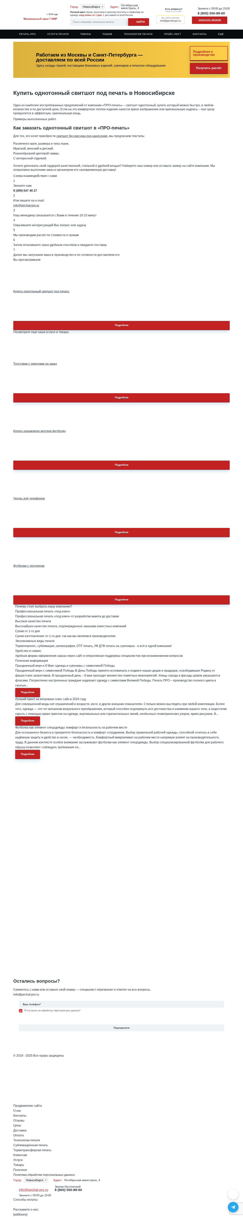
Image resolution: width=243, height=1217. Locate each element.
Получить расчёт (209, 68)
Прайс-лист (172, 34)
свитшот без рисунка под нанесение (81, 136)
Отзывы (18, 1120)
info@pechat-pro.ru (26, 205)
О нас (17, 1110)
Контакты (200, 34)
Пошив (107, 34)
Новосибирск (91, 6)
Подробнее (121, 325)
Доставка (19, 1130)
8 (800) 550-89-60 (211, 13)
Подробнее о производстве (204, 53)
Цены (17, 1125)
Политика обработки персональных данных (44, 1174)
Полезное (20, 1169)
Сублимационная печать (30, 1145)
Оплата (18, 1135)
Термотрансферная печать (32, 1150)
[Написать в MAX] (233, 1194)
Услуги (18, 1160)
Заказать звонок (209, 20)
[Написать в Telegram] (233, 1207)
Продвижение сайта (27, 1105)
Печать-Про (27, 34)
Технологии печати (138, 34)
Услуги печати (58, 34)
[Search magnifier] (138, 21)
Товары (85, 34)
